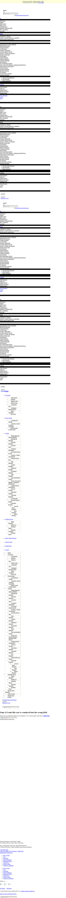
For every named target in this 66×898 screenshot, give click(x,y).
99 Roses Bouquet (12, 443)
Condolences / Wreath (13, 421)
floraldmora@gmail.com (6, 852)
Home (6, 391)
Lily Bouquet (11, 655)
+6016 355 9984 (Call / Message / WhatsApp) (12, 851)
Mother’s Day (12, 560)
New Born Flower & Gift (14, 452)
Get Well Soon (12, 446)
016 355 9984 (41, 2)
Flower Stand (8, 418)
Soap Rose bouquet (12, 492)
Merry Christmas (11, 412)
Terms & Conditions (8, 865)
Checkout (5, 858)
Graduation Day (13, 405)
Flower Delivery (7, 859)
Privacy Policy (7, 864)
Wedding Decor (11, 533)
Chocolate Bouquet (12, 496)
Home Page (46, 716)
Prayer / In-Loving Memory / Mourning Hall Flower (14, 482)
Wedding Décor (9, 519)
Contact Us (6, 862)
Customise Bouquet (12, 504)
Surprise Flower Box (14, 459)
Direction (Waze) (7, 861)
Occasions (7, 395)
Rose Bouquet (11, 462)
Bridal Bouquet (11, 522)
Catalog (7, 433)
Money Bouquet (6, 80)
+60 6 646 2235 (4, 849)
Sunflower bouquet (12, 468)
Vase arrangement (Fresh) (14, 478)
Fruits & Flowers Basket (14, 501)
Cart (4, 857)
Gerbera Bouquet (12, 465)
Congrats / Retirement (12, 449)
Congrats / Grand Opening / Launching (14, 425)
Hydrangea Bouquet (13, 472)
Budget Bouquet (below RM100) (14, 436)
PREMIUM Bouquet (13, 439)
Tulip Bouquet (11, 475)
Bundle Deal (8, 546)
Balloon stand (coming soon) (13, 428)
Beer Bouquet (5, 79)
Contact (7, 550)
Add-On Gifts (8, 542)
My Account (6, 855)
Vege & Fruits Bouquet (8, 77)
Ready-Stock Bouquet (10, 538)
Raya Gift (13, 414)
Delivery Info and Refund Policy (8, 894)
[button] (4, 10)
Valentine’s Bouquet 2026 (12, 408)
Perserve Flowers (12, 489)
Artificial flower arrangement (14, 486)
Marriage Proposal (12, 530)
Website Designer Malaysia (28, 891)
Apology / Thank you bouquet (14, 455)
